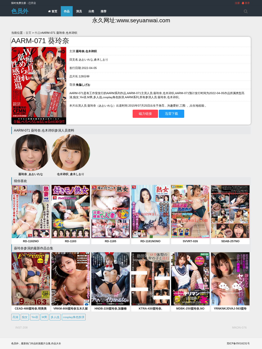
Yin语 (34, 317)
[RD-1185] (110, 211)
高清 (15, 317)
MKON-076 (239, 327)
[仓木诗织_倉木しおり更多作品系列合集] (70, 152)
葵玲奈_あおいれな (30, 174)
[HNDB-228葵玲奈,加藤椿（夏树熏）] (110, 278)
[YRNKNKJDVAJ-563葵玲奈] (230, 278)
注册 (237, 3)
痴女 (25, 317)
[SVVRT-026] (190, 211)
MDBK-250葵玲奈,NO (190, 308)
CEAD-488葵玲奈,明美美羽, (31, 309)
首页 (54, 11)
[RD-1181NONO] (150, 211)
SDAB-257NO (230, 241)
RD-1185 (110, 241)
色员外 (19, 11)
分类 (91, 11)
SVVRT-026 (190, 241)
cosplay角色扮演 (73, 317)
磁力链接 (145, 113)
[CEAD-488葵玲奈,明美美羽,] (30, 278)
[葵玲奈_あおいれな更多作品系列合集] (30, 152)
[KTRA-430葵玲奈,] (150, 278)
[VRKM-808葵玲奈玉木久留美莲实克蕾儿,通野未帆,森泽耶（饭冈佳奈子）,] (70, 278)
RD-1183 (70, 241)
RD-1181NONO (150, 241)
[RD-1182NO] (30, 211)
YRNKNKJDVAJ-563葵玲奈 (230, 309)
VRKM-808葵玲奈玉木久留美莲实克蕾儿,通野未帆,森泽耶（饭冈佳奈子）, (70, 309)
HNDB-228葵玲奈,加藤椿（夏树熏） (111, 309)
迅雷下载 (171, 113)
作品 (67, 11)
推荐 (103, 11)
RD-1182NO (31, 241)
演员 (79, 11)
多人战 (55, 317)
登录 (247, 3)
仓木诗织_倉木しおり (70, 174)
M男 (44, 317)
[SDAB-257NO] (230, 211)
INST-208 (21, 327)
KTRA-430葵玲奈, (150, 308)
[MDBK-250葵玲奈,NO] (190, 278)
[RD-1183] (70, 211)
